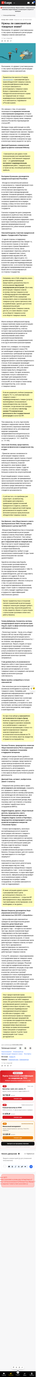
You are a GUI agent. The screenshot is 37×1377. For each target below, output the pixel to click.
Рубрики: (4, 1059)
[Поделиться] (10, 41)
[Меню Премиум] (14, 2)
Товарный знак (18, 19)
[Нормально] (25, 1048)
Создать (18, 1374)
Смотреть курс (18, 1098)
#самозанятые (18, 1052)
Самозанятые (24, 1059)
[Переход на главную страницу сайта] (6, 2)
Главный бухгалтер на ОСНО (12, 1107)
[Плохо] (30, 1048)
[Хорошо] (20, 1048)
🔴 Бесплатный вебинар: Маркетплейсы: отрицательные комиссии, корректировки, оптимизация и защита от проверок (18, 9)
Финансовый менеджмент (12, 1126)
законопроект (8, 80)
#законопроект (6, 1052)
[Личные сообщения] (28, 2)
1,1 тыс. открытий (6, 1063)
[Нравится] (5, 41)
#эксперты (27, 1054)
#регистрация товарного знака (11, 1054)
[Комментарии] (2, 41)
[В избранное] (8, 41)
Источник (4, 1057)
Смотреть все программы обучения (18, 1143)
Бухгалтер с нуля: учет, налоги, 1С (14, 1089)
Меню (24, 1375)
